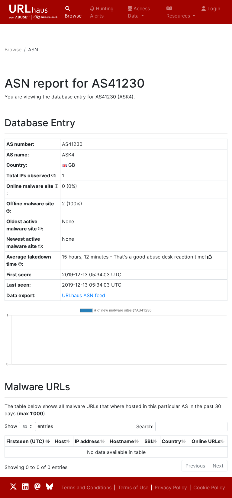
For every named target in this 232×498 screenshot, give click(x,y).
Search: (144, 426)
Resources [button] (179, 16)
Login (214, 8)
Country (171, 441)
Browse (73, 16)
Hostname (122, 441)
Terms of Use (133, 487)
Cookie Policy (209, 487)
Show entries (29, 426)
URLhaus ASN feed (83, 295)
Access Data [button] (139, 12)
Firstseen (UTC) (25, 441)
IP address (87, 441)
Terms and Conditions (86, 487)
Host (60, 441)
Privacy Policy (171, 487)
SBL (148, 441)
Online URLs (206, 441)
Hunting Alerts (102, 12)
